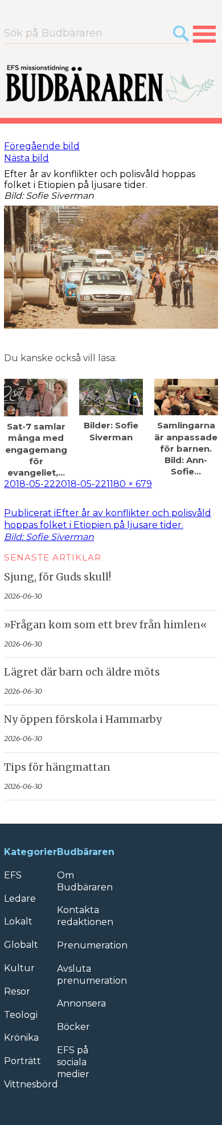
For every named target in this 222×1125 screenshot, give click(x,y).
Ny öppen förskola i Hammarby (83, 719)
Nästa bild (26, 158)
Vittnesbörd (31, 1084)
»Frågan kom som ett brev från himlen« (105, 625)
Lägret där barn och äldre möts (82, 672)
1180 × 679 (129, 483)
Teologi (21, 1014)
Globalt (21, 944)
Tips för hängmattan (57, 767)
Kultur (19, 968)
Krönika (21, 1037)
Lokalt (18, 921)
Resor (17, 991)
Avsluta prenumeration (92, 974)
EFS (13, 875)
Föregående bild (42, 146)
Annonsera (81, 1003)
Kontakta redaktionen (85, 916)
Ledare (20, 898)
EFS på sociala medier (73, 1062)
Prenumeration (92, 945)
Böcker (73, 1026)
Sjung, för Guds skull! (57, 577)
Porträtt (22, 1061)
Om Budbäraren (85, 881)
